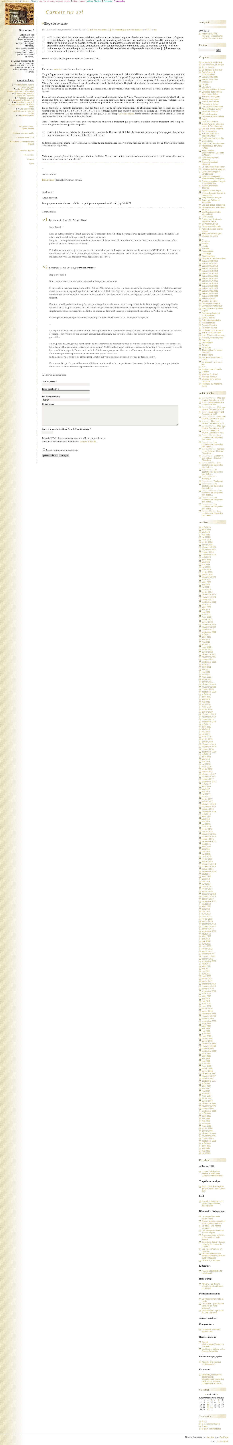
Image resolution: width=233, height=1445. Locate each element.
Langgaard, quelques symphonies (211, 1330)
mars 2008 (206, 1066)
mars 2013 (206, 916)
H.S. (204, 367)
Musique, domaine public (23, 133)
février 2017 (207, 799)
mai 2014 (206, 881)
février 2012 (207, 949)
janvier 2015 (207, 861)
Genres (205, 243)
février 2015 (207, 859)
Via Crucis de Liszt (210, 121)
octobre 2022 (208, 629)
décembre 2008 (209, 1043)
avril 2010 (206, 1004)
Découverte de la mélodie (213, 116)
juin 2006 (206, 1118)
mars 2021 (206, 677)
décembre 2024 (209, 577)
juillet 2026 (206, 530)
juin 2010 (206, 999)
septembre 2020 (209, 692)
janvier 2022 (207, 652)
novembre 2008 (209, 1046)
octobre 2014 (208, 869)
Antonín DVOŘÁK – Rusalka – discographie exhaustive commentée (212, 36)
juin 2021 (206, 669)
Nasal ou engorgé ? (25, 102)
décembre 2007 (209, 1073)
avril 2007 (206, 1093)
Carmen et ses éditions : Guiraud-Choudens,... (213, 451)
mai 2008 (206, 1061)
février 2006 (207, 1128)
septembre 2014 (209, 871)
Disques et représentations (214, 258)
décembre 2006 (209, 1103)
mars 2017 (206, 796)
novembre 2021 (209, 657)
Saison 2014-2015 (210, 273)
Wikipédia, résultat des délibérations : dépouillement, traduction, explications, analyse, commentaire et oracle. (213, 1379)
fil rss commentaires (211, 1424)
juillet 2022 (206, 637)
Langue (205, 84)
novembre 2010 (209, 986)
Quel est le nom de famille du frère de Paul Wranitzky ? (66, 429)
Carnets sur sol (64, 11)
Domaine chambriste (211, 303)
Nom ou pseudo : (49, 381)
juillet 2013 (206, 906)
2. (47, 267)
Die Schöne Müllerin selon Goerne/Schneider (213, 1350)
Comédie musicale (210, 224)
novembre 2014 (209, 866)
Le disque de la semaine (212, 330)
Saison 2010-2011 (210, 263)
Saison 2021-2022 (210, 291)
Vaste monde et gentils (212, 369)
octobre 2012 (208, 929)
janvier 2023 (207, 622)
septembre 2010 (209, 991)
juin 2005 (206, 1148)
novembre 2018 (209, 747)
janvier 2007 (207, 1101)
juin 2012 (206, 939)
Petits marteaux (209, 298)
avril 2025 (206, 567)
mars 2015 (206, 856)
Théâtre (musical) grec (212, 233)
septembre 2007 (209, 1081)
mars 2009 (206, 1036)
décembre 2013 (209, 894)
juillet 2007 (206, 1086)
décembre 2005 (209, 1133)
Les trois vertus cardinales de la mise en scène (23, 111)
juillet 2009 (206, 1026)
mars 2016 (206, 826)
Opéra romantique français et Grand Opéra (214, 182)
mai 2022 (206, 642)
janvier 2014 (207, 891)
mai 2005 (206, 1151)
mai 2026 (206, 535)
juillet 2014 (206, 876)
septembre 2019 (209, 722)
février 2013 (207, 919)
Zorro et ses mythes (211, 96)
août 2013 (206, 904)
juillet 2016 (206, 816)
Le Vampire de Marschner (213, 167)
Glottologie (206, 253)
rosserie (57, 69)
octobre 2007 (208, 1078)
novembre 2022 (209, 627)
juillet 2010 (206, 996)
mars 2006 (206, 1126)
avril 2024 (206, 587)
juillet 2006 (206, 1116)
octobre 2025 (208, 552)
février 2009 (207, 1039)
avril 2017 (206, 794)
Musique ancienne (210, 374)
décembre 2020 (209, 684)
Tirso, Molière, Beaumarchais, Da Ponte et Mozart (213, 152)
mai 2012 (206, 941)
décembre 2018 (209, 744)
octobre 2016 (208, 809)
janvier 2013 (207, 921)
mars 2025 (206, 569)
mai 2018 (206, 761)
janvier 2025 (207, 575)
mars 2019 (206, 737)
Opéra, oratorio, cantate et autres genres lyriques (213, 1222)
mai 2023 (206, 612)
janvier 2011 (207, 981)
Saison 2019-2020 (210, 286)
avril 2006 (206, 1123)
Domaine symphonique (212, 306)
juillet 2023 (206, 607)
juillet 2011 (206, 966)
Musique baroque (209, 377)
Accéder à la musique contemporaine (211, 1363)
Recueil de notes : (26, 127)
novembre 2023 (209, 597)
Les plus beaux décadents (213, 205)
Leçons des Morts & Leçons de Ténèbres (24, 94)
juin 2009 (206, 1028)
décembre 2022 (209, 624)
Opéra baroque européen (213, 138)
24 (211, 1407)
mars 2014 (206, 886)
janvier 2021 (207, 682)
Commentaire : (49, 404)
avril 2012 (206, 944)
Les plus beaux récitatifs (212, 129)
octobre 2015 (208, 839)
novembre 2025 (209, 550)
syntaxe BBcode (88, 441)
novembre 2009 (209, 1016)
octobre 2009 (208, 1018)
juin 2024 (206, 585)
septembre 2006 (209, 1111)
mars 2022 (206, 647)
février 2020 (207, 709)
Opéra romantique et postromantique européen (213, 177)
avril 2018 (206, 764)
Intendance (207, 82)
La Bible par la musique (212, 70)
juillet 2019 (206, 727)
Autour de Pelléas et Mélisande (211, 201)
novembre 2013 (209, 896)
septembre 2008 (209, 1051)
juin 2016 (206, 819)
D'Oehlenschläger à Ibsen (213, 89)
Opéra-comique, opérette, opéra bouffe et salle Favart (213, 1237)
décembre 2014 (209, 864)
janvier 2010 (207, 1011)
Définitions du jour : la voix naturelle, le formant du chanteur (213, 1244)
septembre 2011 (209, 961)
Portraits (205, 248)
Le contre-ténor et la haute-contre (211, 1217)
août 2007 (206, 1083)
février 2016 (207, 829)
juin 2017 (206, 789)
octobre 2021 (208, 659)
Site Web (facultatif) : (51, 396)
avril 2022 (206, 644)
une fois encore (126, 113)
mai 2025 (206, 564)
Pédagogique (207, 251)
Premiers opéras (209, 131)
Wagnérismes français (212, 197)
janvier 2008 (207, 1071)
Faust (204, 119)
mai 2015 (206, 851)
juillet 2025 (206, 560)
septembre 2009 (209, 1021)
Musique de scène (210, 236)
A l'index (205, 371)
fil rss (204, 1421)
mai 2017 (206, 792)
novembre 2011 (209, 956)
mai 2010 (206, 1001)
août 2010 (206, 993)
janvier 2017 (207, 801)
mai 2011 (206, 971)
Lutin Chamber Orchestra (213, 335)
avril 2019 (206, 734)
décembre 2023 (209, 594)
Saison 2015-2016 (210, 276)
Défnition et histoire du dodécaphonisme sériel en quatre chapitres (213, 1255)
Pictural (205, 345)
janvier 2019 (207, 742)
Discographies (208, 256)
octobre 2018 (208, 749)
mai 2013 (206, 911)
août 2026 (206, 527)
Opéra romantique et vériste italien (126, 29)
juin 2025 (206, 562)
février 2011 (207, 979)
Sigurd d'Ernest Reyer (211, 190)
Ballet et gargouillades (211, 320)
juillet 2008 (206, 1056)
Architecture (207, 343)
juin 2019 (206, 729)
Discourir (206, 340)
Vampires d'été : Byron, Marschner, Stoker (212, 93)
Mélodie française (209, 114)
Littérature (206, 87)
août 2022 (206, 634)
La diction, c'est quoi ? (211, 1260)
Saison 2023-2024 (210, 296)
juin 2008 (206, 1058)
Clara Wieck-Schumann (212, 107)
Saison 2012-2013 (210, 268)
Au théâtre (206, 348)
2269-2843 (222, 1441)
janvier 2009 (207, 1041)
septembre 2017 (209, 782)
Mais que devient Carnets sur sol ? (213, 399)
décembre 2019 (209, 714)
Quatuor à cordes (210, 301)
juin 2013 (206, 909)
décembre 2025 (209, 547)
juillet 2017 (206, 786)
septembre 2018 (209, 752)
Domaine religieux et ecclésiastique (211, 314)
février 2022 (207, 649)
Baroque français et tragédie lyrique (210, 134)
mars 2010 (206, 1006)
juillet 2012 (206, 936)
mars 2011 (206, 976)
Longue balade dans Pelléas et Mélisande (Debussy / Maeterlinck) (212, 1173)
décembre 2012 (209, 924)
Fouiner (203, 45)
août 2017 (206, 784)
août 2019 (206, 724)
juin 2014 (206, 879)
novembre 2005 (209, 1136)
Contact (30, 159)
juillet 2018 (206, 757)
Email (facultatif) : (50, 388)
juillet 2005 (206, 1146)
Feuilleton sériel (27, 115)
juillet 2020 (206, 697)
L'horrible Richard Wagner (213, 169)
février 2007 (207, 1098)
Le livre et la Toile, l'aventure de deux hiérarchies (20, 90)
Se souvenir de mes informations (62, 449)
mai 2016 (206, 821)
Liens (31, 164)
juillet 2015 (206, 846)
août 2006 (206, 1113)
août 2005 (206, 1143)
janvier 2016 (207, 831)
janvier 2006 (207, 1131)
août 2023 (206, 604)
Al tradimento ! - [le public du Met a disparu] (213, 1311)
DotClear (224, 1437)
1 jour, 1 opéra (208, 67)
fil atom (205, 1426)
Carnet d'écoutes (209, 325)
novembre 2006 (209, 1106)
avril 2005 (206, 1153)
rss (155, 29)
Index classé (48, 179)
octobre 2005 (208, 1138)
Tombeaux (206, 478)
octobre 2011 (207, 959)
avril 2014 (206, 884)
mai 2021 (206, 672)
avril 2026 (206, 537)
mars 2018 (206, 767)
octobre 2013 (208, 899)
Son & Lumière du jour (211, 332)
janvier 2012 (207, 951)
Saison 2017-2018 (210, 281)
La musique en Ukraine (212, 62)
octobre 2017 (208, 779)
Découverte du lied (210, 104)
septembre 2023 (209, 602)
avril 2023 (206, 614)
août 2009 (206, 1024)
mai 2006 (206, 1121)
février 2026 (207, 542)
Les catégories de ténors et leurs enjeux (213, 1231)
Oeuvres (206, 241)
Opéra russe (207, 217)
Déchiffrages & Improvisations (208, 73)
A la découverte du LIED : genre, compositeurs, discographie (213, 1203)
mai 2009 (206, 1031)
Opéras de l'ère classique (213, 143)
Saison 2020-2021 (210, 288)
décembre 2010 (209, 984)
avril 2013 (206, 914)
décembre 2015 (209, 834)
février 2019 (207, 739)
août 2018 (206, 754)
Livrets (205, 246)
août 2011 (206, 964)
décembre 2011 (209, 954)
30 (208, 1410)
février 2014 (207, 889)
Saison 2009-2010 (210, 261)
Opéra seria (207, 141)
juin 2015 (206, 849)
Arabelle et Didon (26, 98)
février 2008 (207, 1068)
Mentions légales (27, 150)
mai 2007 (206, 1091)
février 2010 (207, 1008)
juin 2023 (206, 609)
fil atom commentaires (211, 1429)
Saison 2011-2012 (210, 266)
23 (208, 1407)
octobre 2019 (208, 719)
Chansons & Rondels (211, 226)
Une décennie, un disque (213, 65)
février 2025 (207, 572)
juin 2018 (206, 759)
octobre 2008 (208, 1048)
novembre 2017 (209, 776)
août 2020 (206, 694)
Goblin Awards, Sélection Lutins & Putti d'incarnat (213, 125)
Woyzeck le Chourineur (23, 100)
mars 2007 (206, 1096)
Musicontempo (208, 323)
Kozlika (210, 1437)
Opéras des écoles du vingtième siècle (212, 220)
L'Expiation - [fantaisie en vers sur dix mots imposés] (213, 1305)
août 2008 (206, 1053)
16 (208, 1405)
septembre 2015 (209, 841)
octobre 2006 (208, 1108)
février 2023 (207, 619)
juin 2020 (206, 699)
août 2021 (206, 664)
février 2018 (207, 769)
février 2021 (207, 679)
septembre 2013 (209, 901)
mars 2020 (206, 707)
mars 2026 (206, 540)
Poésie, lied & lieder (210, 101)
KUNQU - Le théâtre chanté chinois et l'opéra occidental (212, 1286)
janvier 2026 (207, 545)
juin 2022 (206, 639)
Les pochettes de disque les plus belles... (212, 437)
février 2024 (207, 592)
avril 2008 (206, 1063)
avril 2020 (206, 704)
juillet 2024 (206, 582)
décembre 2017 (209, 774)
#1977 (148, 29)
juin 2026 (206, 532)
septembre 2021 (209, 662)
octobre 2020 (208, 689)
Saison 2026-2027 (210, 79)
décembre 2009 (209, 1014)
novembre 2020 (209, 687)
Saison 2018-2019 (210, 283)
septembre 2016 (209, 811)
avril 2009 (206, 1033)
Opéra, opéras (208, 318)
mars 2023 (206, 617)
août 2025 (206, 557)
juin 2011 (206, 969)
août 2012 (206, 934)
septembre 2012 (209, 931)
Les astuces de (25, 137)
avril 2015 (206, 854)
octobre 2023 (208, 599)
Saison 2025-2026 (210, 77)
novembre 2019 (209, 717)
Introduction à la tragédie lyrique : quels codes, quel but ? (213, 1188)
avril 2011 (206, 974)
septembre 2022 (209, 632)
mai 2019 (206, 732)
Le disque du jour (209, 328)
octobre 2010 (208, 989)
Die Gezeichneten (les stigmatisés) (212, 213)
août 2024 (206, 579)
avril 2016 (206, 824)
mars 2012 (206, 946)
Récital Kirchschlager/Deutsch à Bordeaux (213, 1344)
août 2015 (206, 844)
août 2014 (206, 874)
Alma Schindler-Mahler (212, 109)
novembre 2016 (209, 807)
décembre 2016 (209, 804)
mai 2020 (206, 702)
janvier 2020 (207, 712)
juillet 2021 (206, 667)
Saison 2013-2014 (210, 271)
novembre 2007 (209, 1076)
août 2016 (206, 814)
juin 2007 (206, 1088)
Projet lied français (210, 111)
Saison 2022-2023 (210, 293)
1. (47, 219)
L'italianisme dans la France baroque (25, 86)
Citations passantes (98, 29)
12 (219, 1402)
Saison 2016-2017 (210, 278)
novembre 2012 (209, 926)
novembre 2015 (209, 836)
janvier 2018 (207, 772)
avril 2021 (206, 674)
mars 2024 (206, 589)
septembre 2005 (209, 1141)
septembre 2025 (209, 554)
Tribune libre (28, 155)
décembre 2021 (209, 654)
